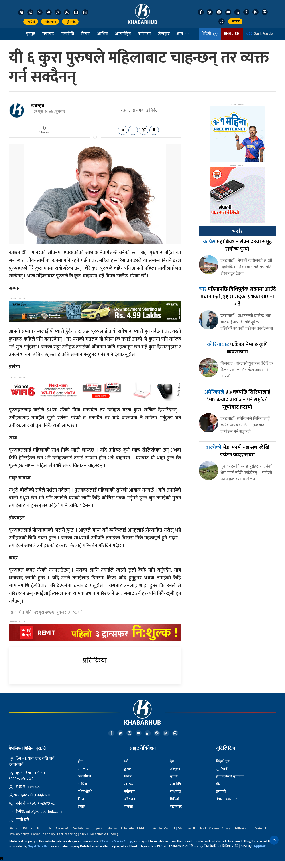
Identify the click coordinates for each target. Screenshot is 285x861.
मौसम (219, 784)
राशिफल (175, 792)
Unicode (156, 828)
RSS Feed (140, 828)
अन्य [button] (179, 33)
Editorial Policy (240, 828)
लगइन (235, 21)
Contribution (81, 828)
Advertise (184, 828)
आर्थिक (102, 33)
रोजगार (128, 807)
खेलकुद (164, 33)
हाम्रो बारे (22, 820)
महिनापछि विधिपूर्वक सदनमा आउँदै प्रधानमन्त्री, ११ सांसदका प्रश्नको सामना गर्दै (237, 297)
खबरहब (37, 106)
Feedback (200, 828)
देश (172, 761)
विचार (85, 33)
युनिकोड (70, 21)
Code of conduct (260, 828)
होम (80, 761)
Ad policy (226, 828)
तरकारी (221, 792)
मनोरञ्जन (144, 33)
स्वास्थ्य (128, 784)
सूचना (174, 776)
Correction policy (43, 834)
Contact (169, 828)
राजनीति (67, 33)
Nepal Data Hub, (39, 846)
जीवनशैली (85, 792)
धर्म (126, 761)
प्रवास (81, 807)
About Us (14, 828)
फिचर (82, 799)
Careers (214, 828)
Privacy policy (19, 834)
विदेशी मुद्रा (223, 761)
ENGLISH (231, 33)
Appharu (260, 846)
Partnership (45, 828)
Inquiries (99, 828)
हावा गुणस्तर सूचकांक (230, 776)
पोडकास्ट (50, 21)
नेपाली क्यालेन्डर (226, 799)
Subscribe (128, 828)
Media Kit (27, 828)
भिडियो (30, 21)
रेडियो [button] (208, 33)
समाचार (48, 33)
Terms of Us (62, 828)
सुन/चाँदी (222, 769)
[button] (221, 21)
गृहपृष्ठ (30, 33)
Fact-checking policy (71, 834)
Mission (112, 828)
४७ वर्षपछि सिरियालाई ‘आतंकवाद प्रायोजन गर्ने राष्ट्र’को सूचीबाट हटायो (237, 399)
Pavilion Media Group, (117, 841)
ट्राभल (127, 769)
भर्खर (237, 231)
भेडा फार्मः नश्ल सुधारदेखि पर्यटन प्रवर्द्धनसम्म (237, 451)
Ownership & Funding (103, 834)
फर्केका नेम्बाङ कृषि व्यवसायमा (237, 348)
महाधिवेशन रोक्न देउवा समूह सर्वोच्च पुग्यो (237, 245)
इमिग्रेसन (129, 799)
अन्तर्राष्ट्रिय (123, 33)
